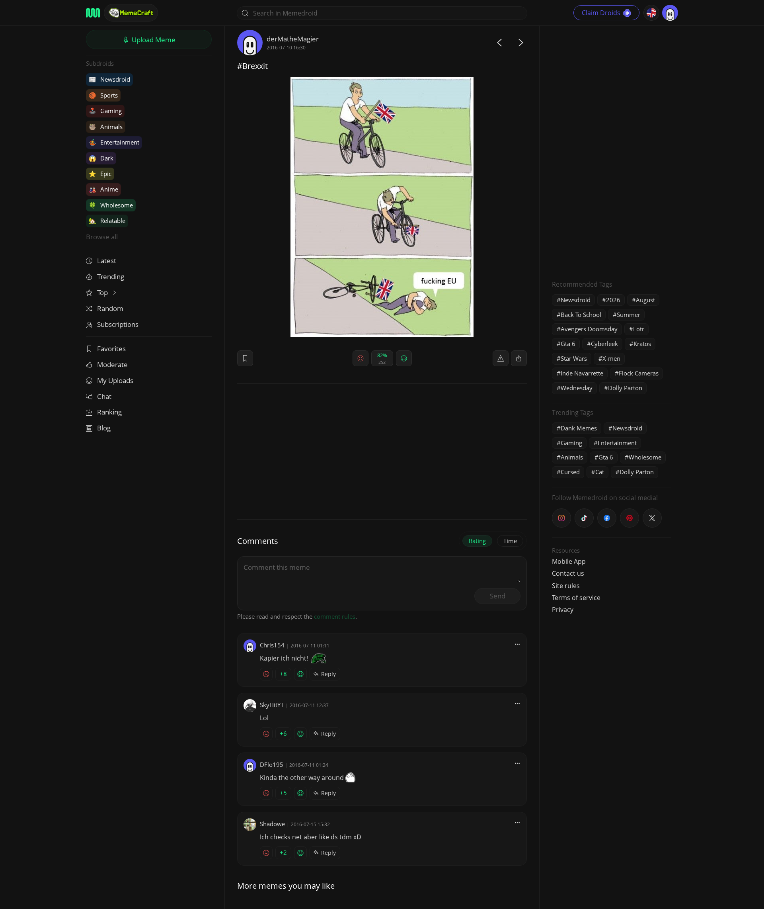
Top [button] (103, 292)
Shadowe (272, 824)
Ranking (109, 411)
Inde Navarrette (582, 373)
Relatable (107, 221)
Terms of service (576, 597)
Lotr (638, 329)
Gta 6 (568, 344)
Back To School (581, 315)
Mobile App (569, 561)
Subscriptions (117, 324)
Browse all (102, 236)
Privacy (562, 609)
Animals (106, 127)
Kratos (642, 344)
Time (510, 541)
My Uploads (115, 380)
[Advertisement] (611, 149)
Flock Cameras (639, 373)
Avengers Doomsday (589, 329)
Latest (106, 260)
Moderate (112, 364)
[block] (519, 358)
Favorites (111, 348)
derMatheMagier (293, 38)
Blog (104, 427)
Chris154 (272, 645)
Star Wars (574, 358)
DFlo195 (271, 764)
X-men (611, 358)
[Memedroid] (93, 13)
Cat (599, 472)
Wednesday (576, 388)
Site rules (566, 585)
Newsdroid (109, 79)
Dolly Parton (625, 388)
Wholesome (111, 205)
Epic (100, 174)
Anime (103, 189)
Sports (103, 95)
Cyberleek (604, 344)
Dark (101, 158)
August (645, 300)
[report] (501, 358)
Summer (628, 315)
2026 (613, 300)
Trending (110, 276)
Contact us (568, 573)
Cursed (570, 472)
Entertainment (114, 142)
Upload (152, 39)
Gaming (105, 111)
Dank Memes (579, 428)
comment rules (334, 616)
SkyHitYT (271, 705)
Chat (104, 396)
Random (110, 308)
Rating (477, 541)
